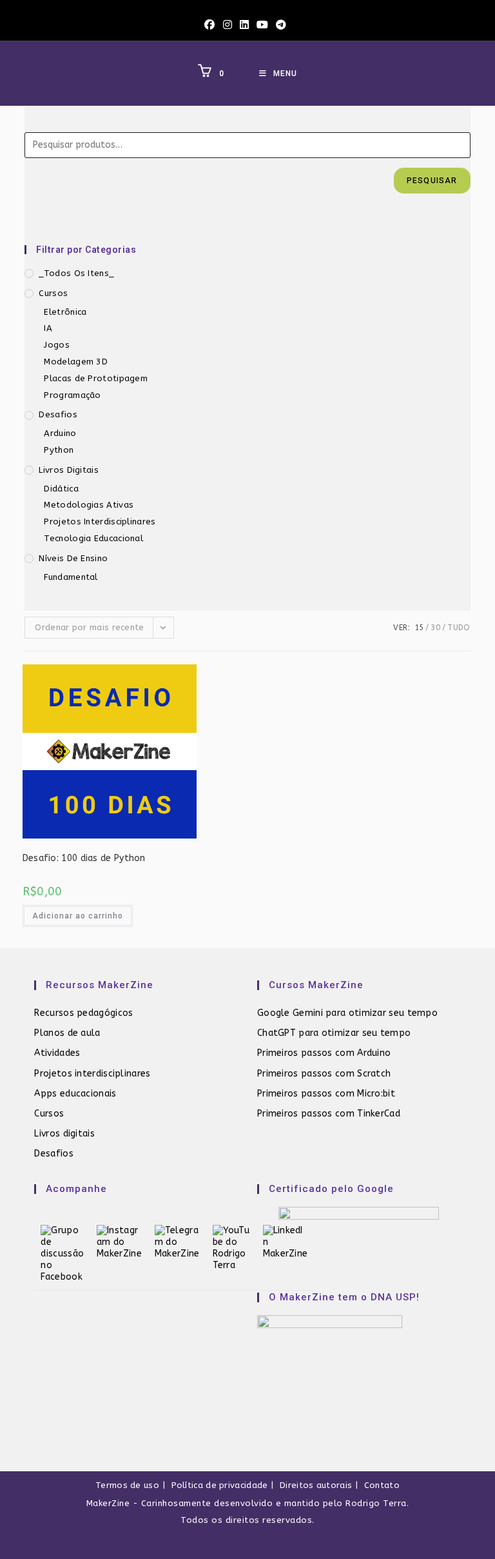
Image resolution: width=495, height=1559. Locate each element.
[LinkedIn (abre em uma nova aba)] (244, 25)
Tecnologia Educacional (93, 538)
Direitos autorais (316, 1485)
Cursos (53, 293)
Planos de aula (67, 1033)
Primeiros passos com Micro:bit (326, 1093)
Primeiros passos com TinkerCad (328, 1113)
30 (435, 627)
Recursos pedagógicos (83, 1013)
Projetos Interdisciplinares (99, 521)
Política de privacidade (219, 1485)
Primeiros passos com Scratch (324, 1073)
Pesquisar (432, 180)
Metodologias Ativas (88, 505)
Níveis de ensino (73, 558)
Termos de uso (127, 1485)
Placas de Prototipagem (96, 378)
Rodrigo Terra (376, 1503)
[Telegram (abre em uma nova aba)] (281, 25)
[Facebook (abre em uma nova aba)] (211, 25)
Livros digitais (64, 1133)
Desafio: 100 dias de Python (84, 858)
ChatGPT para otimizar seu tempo (334, 1033)
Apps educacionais (75, 1093)
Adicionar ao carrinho (77, 915)
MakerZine (108, 1503)
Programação (72, 395)
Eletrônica (65, 312)
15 (419, 627)
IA (48, 328)
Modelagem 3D (76, 361)
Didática (61, 488)
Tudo (458, 627)
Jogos (57, 345)
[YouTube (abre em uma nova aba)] (262, 25)
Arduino (60, 433)
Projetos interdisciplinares (92, 1073)
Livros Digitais (69, 470)
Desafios (58, 414)
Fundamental (70, 577)
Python (58, 450)
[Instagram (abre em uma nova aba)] (227, 25)
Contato (382, 1485)
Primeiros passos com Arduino (324, 1053)
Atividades (57, 1053)
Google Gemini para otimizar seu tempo (347, 1013)
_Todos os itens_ (76, 273)
